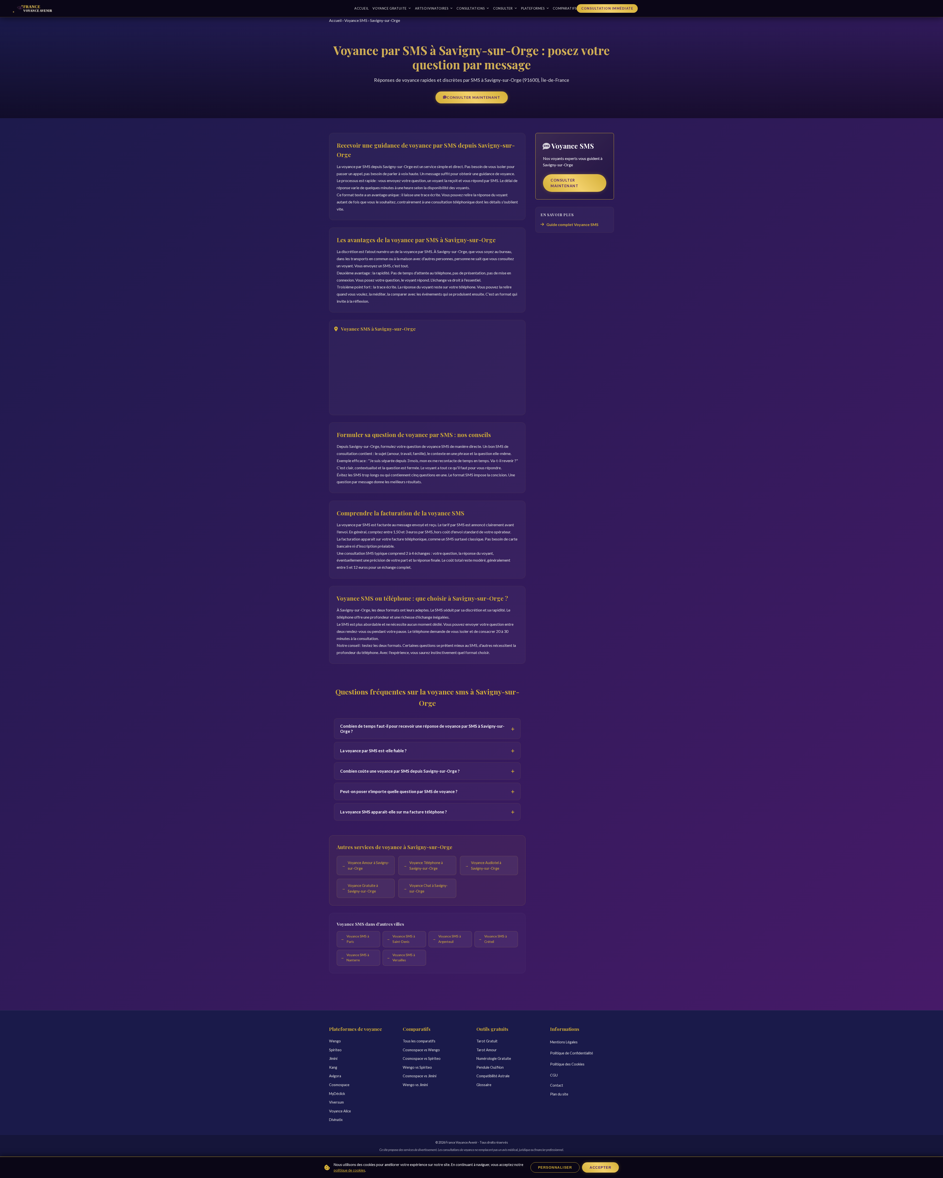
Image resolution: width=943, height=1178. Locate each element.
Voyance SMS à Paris (358, 939)
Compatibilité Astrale (493, 1076)
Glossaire (483, 1085)
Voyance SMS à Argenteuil (449, 939)
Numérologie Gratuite (493, 1058)
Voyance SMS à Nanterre (358, 957)
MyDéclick (337, 1094)
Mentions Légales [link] (564, 1042)
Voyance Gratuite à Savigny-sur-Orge (363, 888)
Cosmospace (339, 1085)
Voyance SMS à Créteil (495, 939)
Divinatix (336, 1120)
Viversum (336, 1102)
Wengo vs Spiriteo (417, 1067)
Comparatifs (565, 8)
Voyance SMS (355, 20)
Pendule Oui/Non (490, 1067)
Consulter (503, 8)
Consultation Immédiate (607, 8)
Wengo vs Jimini (415, 1085)
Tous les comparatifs (419, 1041)
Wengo (335, 1041)
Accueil (361, 8)
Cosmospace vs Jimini (419, 1076)
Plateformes (533, 8)
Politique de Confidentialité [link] (571, 1053)
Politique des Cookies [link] (567, 1064)
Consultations (471, 8)
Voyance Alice (340, 1111)
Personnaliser (555, 1167)
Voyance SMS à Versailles (403, 957)
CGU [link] (554, 1075)
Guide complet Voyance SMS (572, 224)
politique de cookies (349, 1170)
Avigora (335, 1076)
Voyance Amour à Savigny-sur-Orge (368, 865)
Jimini (333, 1058)
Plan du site (559, 1094)
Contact (556, 1085)
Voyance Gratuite (390, 8)
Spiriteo (335, 1050)
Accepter (600, 1167)
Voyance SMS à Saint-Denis (403, 939)
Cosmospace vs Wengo (421, 1050)
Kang (333, 1067)
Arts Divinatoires (431, 8)
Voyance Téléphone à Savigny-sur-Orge (426, 865)
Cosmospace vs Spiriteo (422, 1058)
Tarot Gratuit (487, 1041)
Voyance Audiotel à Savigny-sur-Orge (486, 865)
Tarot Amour (486, 1050)
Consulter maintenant (473, 97)
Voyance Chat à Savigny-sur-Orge (428, 888)
